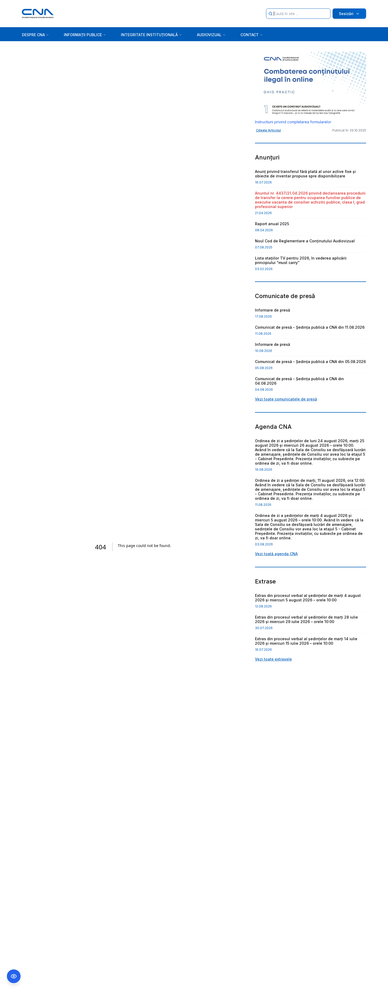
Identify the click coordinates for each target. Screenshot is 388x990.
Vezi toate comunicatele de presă (286, 399)
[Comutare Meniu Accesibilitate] (13, 976)
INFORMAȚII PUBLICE (83, 34)
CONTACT (249, 34)
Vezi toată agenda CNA (276, 553)
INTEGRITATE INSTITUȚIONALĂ (149, 34)
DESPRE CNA (33, 34)
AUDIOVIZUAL (209, 34)
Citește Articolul (268, 130)
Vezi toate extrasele (273, 659)
